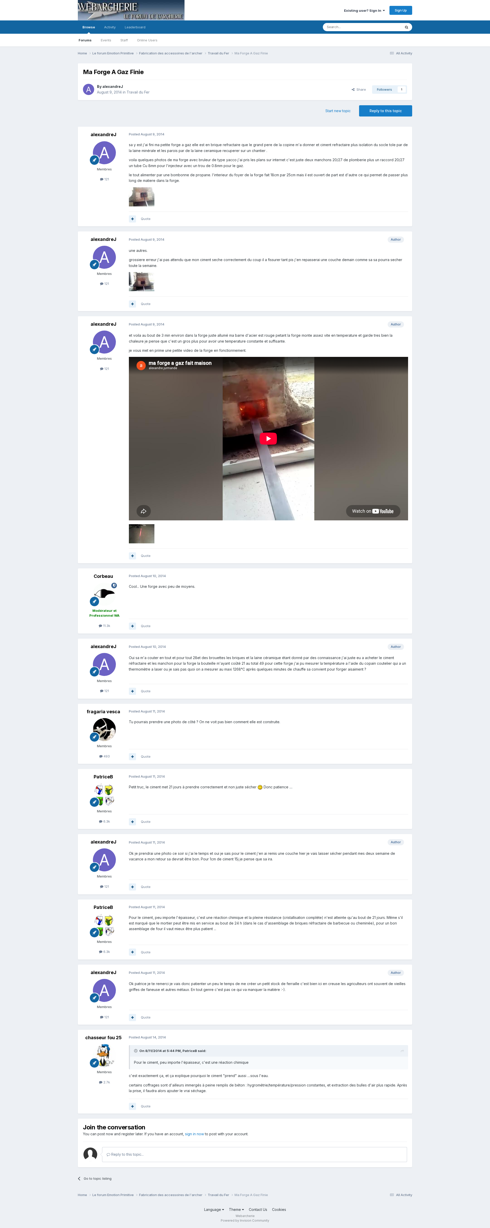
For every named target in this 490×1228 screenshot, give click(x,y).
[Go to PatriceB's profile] (104, 794)
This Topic (386, 27)
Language (213, 1209)
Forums (85, 40)
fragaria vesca (103, 711)
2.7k (106, 1082)
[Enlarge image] (260, 787)
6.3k (106, 821)
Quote (146, 219)
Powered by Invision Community (245, 1220)
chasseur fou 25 (103, 1037)
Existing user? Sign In (363, 10)
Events (106, 40)
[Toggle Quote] (136, 1051)
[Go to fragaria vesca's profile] (104, 729)
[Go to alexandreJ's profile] (88, 89)
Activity (110, 27)
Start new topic (338, 111)
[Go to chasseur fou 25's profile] (104, 1055)
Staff (124, 40)
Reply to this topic (386, 111)
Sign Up (401, 10)
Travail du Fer (138, 92)
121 (106, 179)
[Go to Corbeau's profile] (104, 594)
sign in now (194, 1134)
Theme (235, 1209)
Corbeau (103, 576)
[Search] (406, 27)
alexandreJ (112, 86)
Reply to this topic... (127, 1154)
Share (360, 89)
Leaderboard (135, 27)
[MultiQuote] (132, 219)
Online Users (147, 40)
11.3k (106, 626)
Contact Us (258, 1209)
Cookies (279, 1209)
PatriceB (103, 776)
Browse (88, 27)
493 (106, 756)
